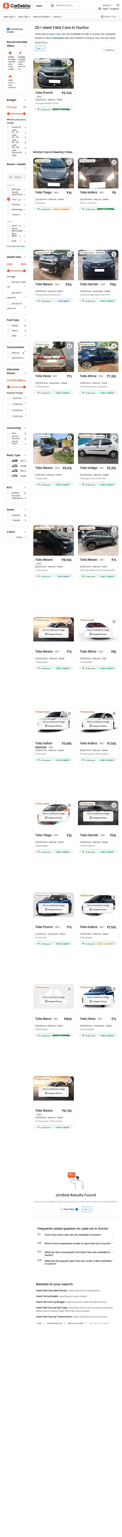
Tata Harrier (92, 284)
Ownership (14, 428)
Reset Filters (70, 1209)
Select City (110, 17)
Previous (35, 73)
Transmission (15, 347)
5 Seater (16, 515)
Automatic (17, 358)
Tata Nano (58, 38)
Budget (11, 100)
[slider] (8, 113)
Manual (15, 353)
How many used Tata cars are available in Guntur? (69, 1234)
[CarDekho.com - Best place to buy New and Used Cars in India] (16, 5)
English (106, 5)
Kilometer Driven (13, 371)
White (19, 538)
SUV (22, 461)
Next (72, 73)
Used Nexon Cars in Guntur (73, 1296)
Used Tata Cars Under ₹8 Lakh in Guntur (86, 1302)
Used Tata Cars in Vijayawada (84, 1291)
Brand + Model (16, 164)
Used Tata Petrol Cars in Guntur (85, 1308)
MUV (22, 471)
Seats (10, 509)
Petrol (15, 331)
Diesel (15, 326)
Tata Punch (44, 94)
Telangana (17, 498)
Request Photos (55, 634)
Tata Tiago (46, 192)
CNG (14, 336)
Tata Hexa (46, 376)
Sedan (23, 476)
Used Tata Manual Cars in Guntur (90, 1317)
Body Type (13, 455)
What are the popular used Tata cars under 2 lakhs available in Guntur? (75, 1261)
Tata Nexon (47, 284)
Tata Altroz (91, 376)
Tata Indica (91, 192)
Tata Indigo (91, 468)
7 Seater (16, 520)
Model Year (14, 257)
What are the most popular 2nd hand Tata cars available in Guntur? (74, 1253)
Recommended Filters (16, 44)
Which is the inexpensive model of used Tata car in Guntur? (74, 1243)
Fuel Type (13, 320)
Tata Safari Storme (44, 745)
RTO (9, 487)
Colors (11, 532)
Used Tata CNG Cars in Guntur (74, 1311)
